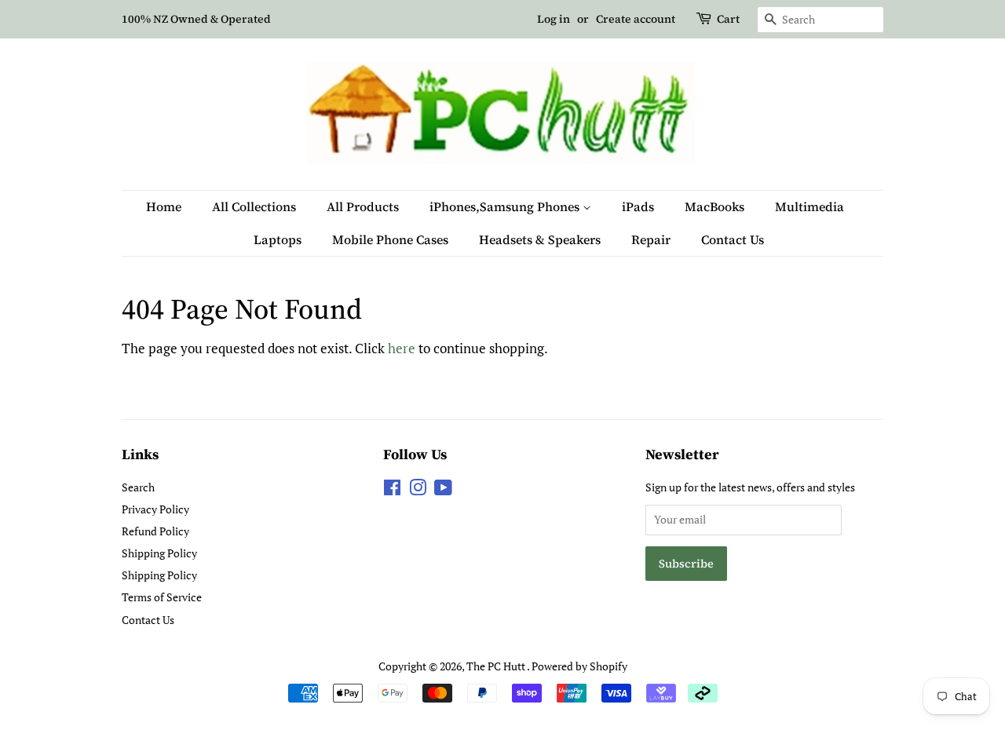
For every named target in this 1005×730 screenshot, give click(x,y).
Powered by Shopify (579, 666)
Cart (728, 19)
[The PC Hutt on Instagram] (417, 490)
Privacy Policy (155, 509)
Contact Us (732, 239)
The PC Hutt (496, 666)
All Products (363, 206)
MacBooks (714, 206)
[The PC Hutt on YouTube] (443, 490)
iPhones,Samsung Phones (506, 206)
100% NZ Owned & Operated (196, 19)
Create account (635, 19)
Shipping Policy (159, 553)
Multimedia (809, 206)
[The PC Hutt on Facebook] (392, 490)
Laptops (278, 239)
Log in (553, 19)
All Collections (254, 206)
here (401, 348)
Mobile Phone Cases (390, 239)
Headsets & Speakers (540, 239)
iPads (638, 206)
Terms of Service (162, 596)
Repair (651, 239)
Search (138, 487)
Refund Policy (155, 531)
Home (163, 206)
